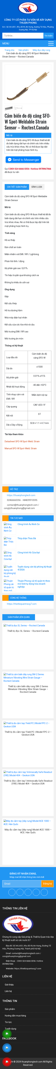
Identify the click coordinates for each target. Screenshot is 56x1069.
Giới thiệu (9, 984)
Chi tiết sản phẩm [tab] (17, 187)
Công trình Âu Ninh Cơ (29, 524)
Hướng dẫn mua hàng (15, 1015)
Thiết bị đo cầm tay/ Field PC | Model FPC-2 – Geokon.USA (28, 733)
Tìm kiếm (48, 36)
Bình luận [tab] (37, 187)
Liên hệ (8, 991)
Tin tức (8, 1022)
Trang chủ (9, 50)
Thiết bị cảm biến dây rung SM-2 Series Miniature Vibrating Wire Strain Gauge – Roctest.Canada (28, 689)
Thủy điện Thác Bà (27, 538)
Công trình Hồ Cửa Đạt (29, 552)
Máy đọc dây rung (41, 50)
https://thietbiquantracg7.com (22, 604)
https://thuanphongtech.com (21, 495)
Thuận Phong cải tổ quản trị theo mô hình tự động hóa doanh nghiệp (34, 584)
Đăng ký (47, 883)
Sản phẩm (24, 50)
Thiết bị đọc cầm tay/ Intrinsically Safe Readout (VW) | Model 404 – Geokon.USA (28, 782)
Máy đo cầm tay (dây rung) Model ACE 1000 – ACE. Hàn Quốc (28, 831)
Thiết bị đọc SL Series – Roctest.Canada (28, 631)
